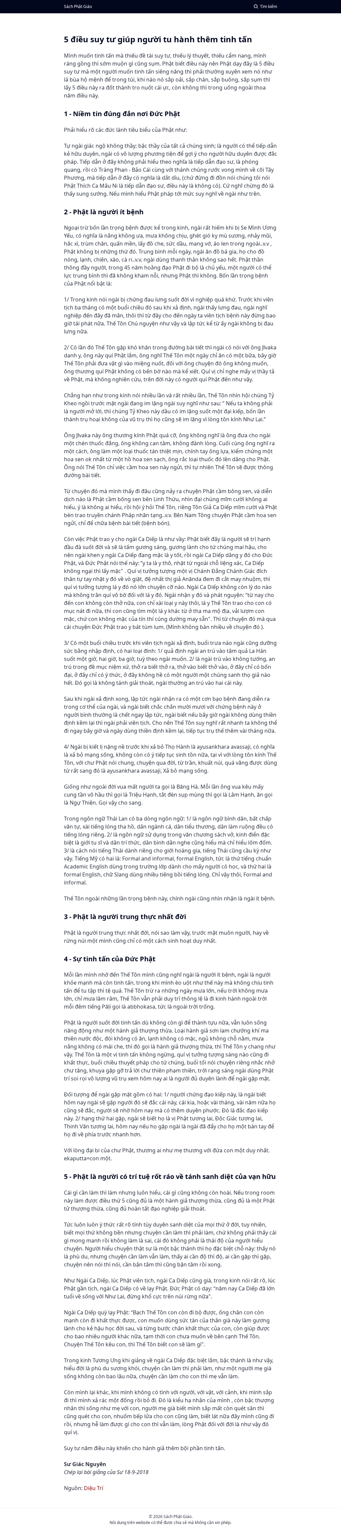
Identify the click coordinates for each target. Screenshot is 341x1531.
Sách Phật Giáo (78, 6)
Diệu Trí (93, 1488)
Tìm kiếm (268, 6)
